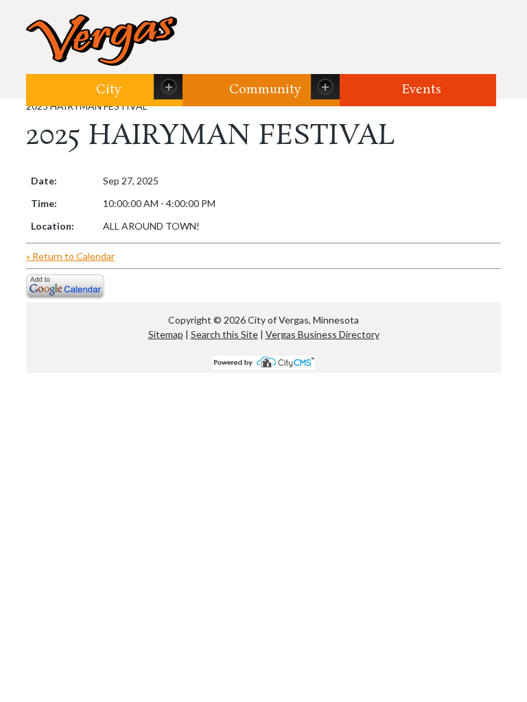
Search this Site (224, 334)
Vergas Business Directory (322, 334)
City (108, 90)
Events (421, 90)
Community (265, 90)
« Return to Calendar (70, 256)
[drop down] (168, 86)
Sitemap (165, 334)
